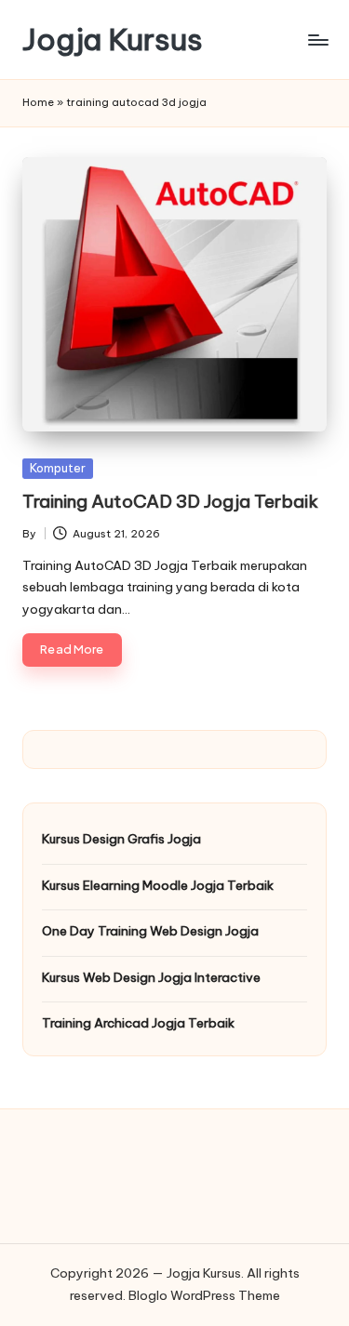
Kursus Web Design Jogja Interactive (151, 977)
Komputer (58, 467)
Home (38, 102)
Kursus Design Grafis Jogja (121, 838)
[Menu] (317, 39)
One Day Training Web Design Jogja (150, 930)
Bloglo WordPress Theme (204, 1295)
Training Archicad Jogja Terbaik (138, 1022)
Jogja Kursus (112, 39)
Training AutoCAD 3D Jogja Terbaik (170, 501)
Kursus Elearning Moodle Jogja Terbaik (158, 885)
